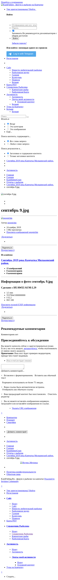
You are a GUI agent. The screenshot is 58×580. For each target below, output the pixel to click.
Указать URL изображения (24, 408)
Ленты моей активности (23, 99)
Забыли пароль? (19, 43)
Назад (14, 504)
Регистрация (12, 58)
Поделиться (6, 237)
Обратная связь (13, 474)
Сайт (8, 67)
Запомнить (17, 33)
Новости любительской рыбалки (27, 70)
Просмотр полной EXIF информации (18, 304)
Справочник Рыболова (17, 87)
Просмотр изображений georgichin (22, 232)
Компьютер (11, 417)
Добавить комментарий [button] (17, 432)
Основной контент (26, 102)
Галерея (15, 75)
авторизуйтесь (30, 348)
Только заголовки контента (22, 156)
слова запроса (18, 141)
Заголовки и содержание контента (25, 153)
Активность (12, 94)
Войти (15, 38)
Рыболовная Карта (20, 92)
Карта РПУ (11, 85)
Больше (15, 82)
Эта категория (16, 126)
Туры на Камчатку (14, 107)
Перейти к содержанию (12, 2)
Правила (16, 80)
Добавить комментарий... (12, 371)
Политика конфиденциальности (21, 472)
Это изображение (18, 129)
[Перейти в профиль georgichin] (6, 218)
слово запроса (19, 144)
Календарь (17, 77)
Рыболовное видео (20, 72)
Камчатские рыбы (20, 89)
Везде (12, 124)
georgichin (11, 223)
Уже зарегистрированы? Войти (21, 9)
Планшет (10, 420)
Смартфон (11, 422)
